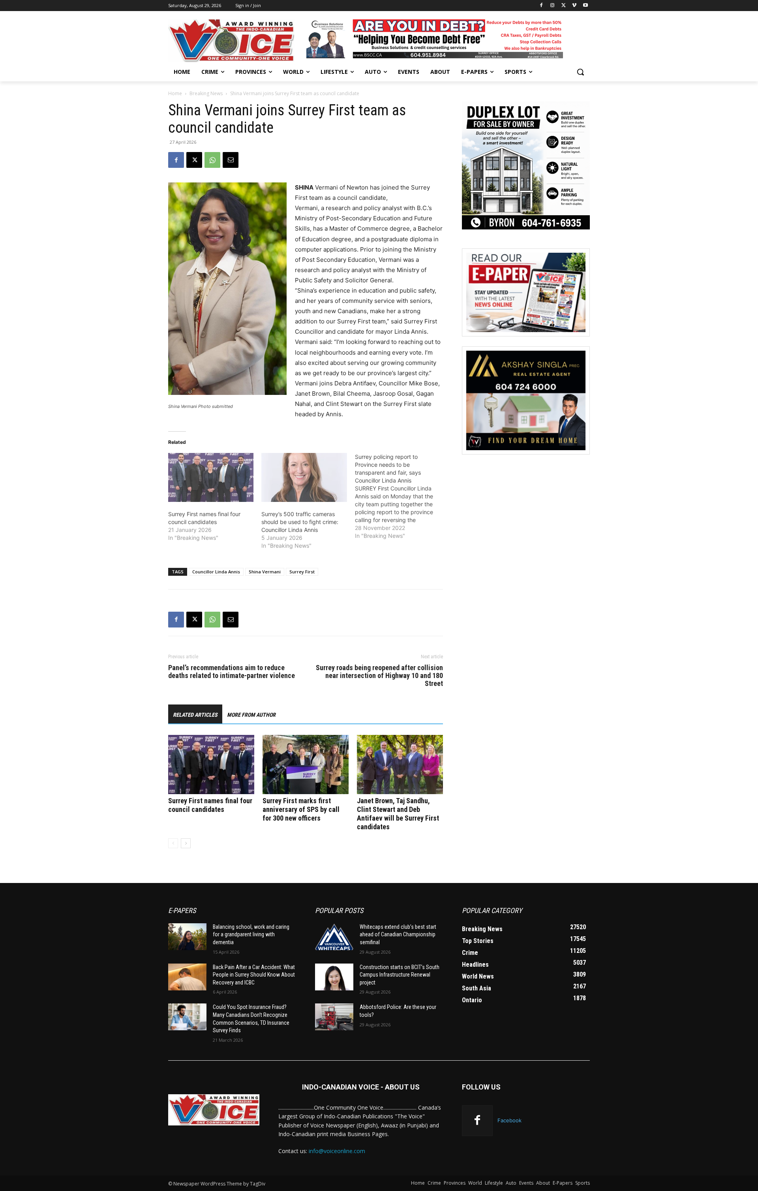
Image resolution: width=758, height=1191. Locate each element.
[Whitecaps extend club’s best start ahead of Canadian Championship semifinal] (334, 936)
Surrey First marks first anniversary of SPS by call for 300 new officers (301, 809)
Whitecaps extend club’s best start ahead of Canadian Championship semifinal (398, 934)
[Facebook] (541, 5)
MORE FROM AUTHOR (251, 715)
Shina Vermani (265, 572)
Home (175, 93)
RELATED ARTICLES (195, 715)
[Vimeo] (574, 5)
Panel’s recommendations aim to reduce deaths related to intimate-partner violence (231, 672)
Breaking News (206, 93)
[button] (580, 71)
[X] (563, 5)
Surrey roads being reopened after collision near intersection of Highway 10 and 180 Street (379, 676)
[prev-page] (173, 843)
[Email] (230, 160)
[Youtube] (585, 5)
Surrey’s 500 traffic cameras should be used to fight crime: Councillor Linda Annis (299, 522)
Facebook (509, 1120)
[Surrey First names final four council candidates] (210, 477)
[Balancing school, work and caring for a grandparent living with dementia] (187, 936)
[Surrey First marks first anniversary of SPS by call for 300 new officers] (306, 764)
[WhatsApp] (212, 160)
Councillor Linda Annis (216, 572)
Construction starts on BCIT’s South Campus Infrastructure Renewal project (399, 975)
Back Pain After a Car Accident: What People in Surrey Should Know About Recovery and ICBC (254, 975)
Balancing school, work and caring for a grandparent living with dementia (251, 934)
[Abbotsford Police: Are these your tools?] (334, 1016)
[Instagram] (552, 5)
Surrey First (302, 572)
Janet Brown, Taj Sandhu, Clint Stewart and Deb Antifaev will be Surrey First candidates (398, 814)
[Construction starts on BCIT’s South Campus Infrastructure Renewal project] (334, 977)
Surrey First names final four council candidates (210, 805)
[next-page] (186, 843)
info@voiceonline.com (337, 1151)
